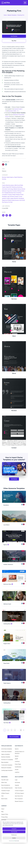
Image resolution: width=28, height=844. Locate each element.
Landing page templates (6, 770)
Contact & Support (19, 790)
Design (14, 194)
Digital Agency (10, 177)
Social (18, 185)
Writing (19, 190)
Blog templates (4, 762)
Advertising (19, 187)
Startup (19, 189)
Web (16, 185)
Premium (6, 202)
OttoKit (16, 769)
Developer (4, 196)
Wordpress (21, 198)
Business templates (5, 757)
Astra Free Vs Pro (19, 796)
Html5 (23, 200)
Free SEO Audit (4, 779)
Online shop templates (6, 751)
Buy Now (14, 40)
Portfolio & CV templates (7, 759)
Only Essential (14, 831)
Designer (18, 194)
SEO (10, 187)
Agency (12, 185)
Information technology (7, 189)
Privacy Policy (4, 817)
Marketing (14, 187)
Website (15, 189)
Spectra (16, 748)
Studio (22, 194)
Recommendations (5, 785)
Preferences (14, 835)
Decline (14, 838)
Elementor (16, 198)
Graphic (4, 187)
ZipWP (16, 758)
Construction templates (6, 765)
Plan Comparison (19, 798)
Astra (14, 192)
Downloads (17, 782)
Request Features (19, 801)
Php (3, 202)
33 (20, 730)
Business (4, 177)
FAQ (2, 796)
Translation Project (5, 790)
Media (21, 185)
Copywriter (9, 190)
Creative (4, 185)
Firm (3, 192)
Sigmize (16, 756)
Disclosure (3, 819)
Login (16, 779)
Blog (2, 811)
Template (6, 192)
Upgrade (17, 785)
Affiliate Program (5, 793)
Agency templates (5, 754)
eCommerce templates (6, 748)
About (2, 809)
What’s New (4, 782)
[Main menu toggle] (25, 2)
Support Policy (4, 814)
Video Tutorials (18, 787)
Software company (14, 196)
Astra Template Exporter (7, 787)
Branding (8, 185)
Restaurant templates (6, 767)
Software (4, 190)
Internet (23, 189)
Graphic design (10, 198)
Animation (14, 190)
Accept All (14, 828)
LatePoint (17, 772)
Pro (9, 202)
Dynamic (17, 200)
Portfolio (4, 179)
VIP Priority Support (19, 793)
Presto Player (18, 764)
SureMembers (18, 766)
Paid (11, 202)
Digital (7, 187)
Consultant (4, 194)
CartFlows (17, 761)
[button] (14, 468)
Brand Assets (4, 798)
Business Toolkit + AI (13, 110)
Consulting (18, 192)
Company (10, 194)
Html (20, 200)
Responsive (4, 200)
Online (22, 190)
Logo (8, 196)
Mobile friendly (11, 200)
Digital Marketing (18, 177)
